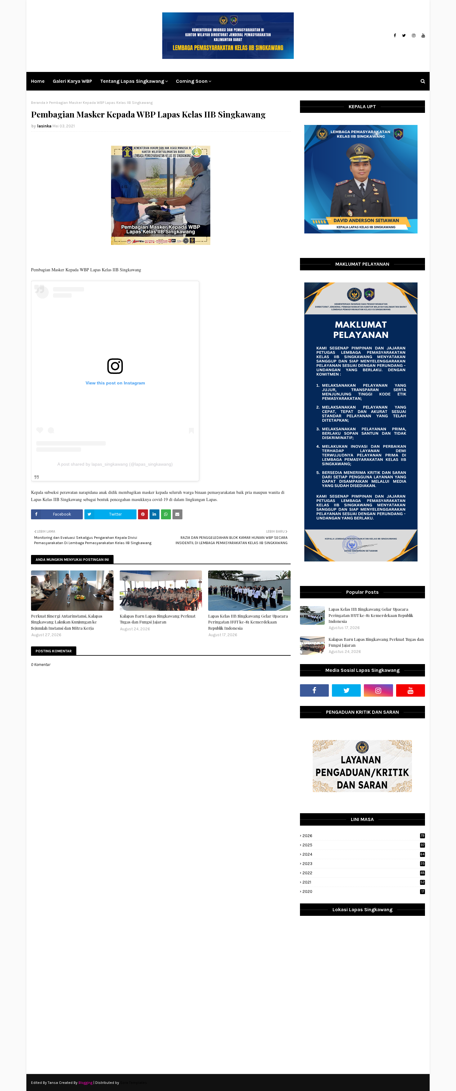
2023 (363, 863)
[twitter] (403, 35)
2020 (363, 891)
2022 (363, 873)
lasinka (44, 126)
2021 (363, 882)
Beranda (38, 102)
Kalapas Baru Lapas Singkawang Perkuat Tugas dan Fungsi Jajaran (157, 619)
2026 (363, 835)
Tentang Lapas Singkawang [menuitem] (132, 81)
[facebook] (394, 35)
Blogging (85, 1082)
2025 (363, 845)
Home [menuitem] (38, 81)
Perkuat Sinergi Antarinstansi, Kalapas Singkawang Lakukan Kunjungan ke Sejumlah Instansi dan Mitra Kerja (66, 622)
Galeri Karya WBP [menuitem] (72, 81)
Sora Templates (133, 1082)
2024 (363, 854)
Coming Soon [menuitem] (192, 81)
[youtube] (422, 35)
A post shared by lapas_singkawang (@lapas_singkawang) (115, 464)
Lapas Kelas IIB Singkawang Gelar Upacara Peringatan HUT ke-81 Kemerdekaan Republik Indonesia (248, 622)
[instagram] (413, 35)
